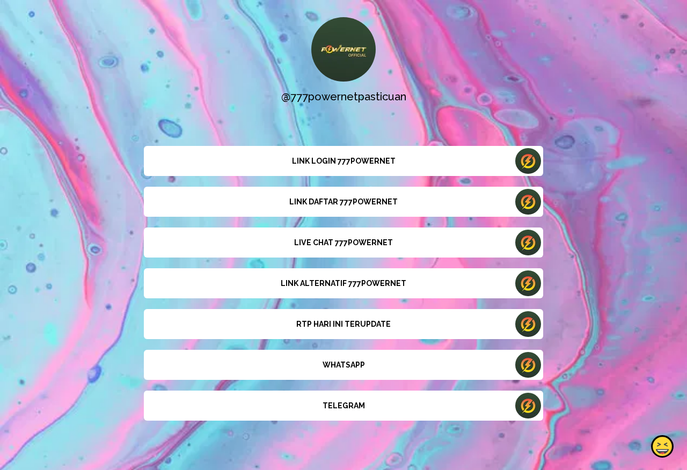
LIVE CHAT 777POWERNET (343, 242)
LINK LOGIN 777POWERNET (344, 161)
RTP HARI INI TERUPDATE (343, 324)
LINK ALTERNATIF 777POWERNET (343, 283)
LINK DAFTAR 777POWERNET (343, 201)
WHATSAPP (344, 365)
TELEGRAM (344, 405)
